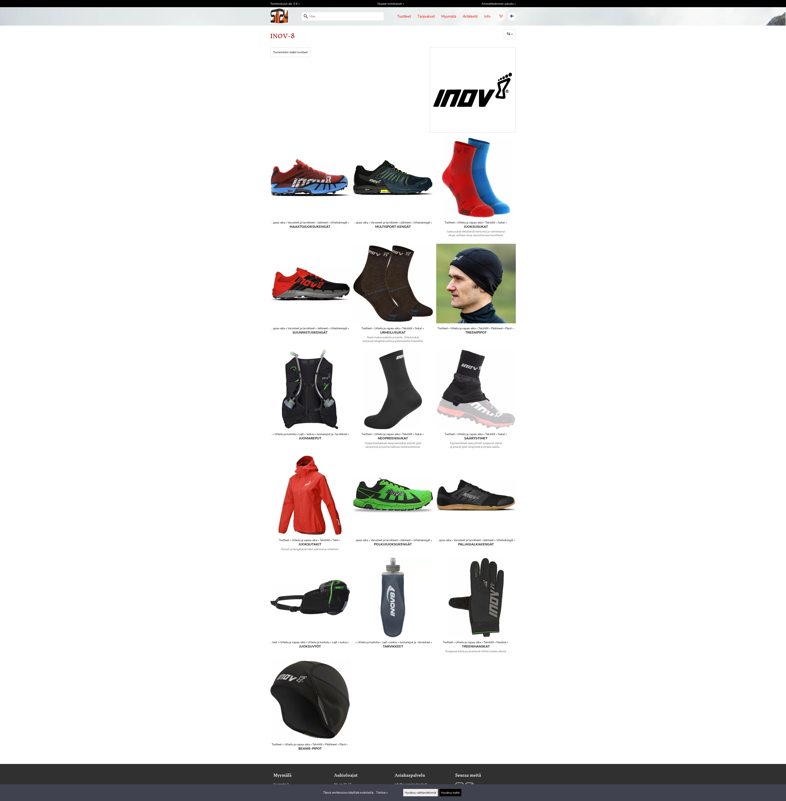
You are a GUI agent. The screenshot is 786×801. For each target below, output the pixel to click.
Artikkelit (470, 16)
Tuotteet (404, 16)
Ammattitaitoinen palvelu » (499, 4)
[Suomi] (512, 16)
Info (487, 16)
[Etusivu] (280, 22)
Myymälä (448, 16)
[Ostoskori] (501, 16)
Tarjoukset (426, 16)
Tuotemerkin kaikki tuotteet (290, 52)
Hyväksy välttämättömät (420, 793)
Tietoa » (382, 792)
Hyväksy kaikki (450, 793)
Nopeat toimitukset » (390, 4)
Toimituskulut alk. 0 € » (285, 4)
